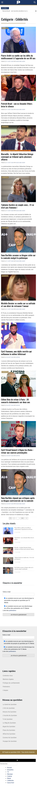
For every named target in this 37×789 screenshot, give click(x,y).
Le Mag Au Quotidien (9, 723)
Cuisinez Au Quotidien (10, 737)
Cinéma (9, 776)
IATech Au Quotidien (9, 734)
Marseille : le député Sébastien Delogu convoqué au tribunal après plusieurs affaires (17, 156)
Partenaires (6, 686)
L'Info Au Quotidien (9, 708)
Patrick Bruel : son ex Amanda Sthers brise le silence (16, 105)
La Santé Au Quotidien (10, 704)
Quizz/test (10, 783)
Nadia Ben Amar (20, 61)
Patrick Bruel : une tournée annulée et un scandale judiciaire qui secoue (16, 11)
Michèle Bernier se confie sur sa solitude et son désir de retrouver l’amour (18, 305)
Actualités (10, 770)
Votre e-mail (6, 592)
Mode (9, 778)
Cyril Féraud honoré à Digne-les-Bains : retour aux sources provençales (17, 451)
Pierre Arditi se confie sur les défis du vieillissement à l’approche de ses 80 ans (18, 57)
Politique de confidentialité (11, 683)
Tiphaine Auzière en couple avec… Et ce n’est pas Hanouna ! (17, 206)
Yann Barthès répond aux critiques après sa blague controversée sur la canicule (18, 499)
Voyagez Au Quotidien (10, 741)
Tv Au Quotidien (7, 719)
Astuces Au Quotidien (9, 712)
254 (22, 518)
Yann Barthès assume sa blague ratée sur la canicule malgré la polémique (18, 257)
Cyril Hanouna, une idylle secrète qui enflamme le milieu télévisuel (16, 353)
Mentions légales (8, 679)
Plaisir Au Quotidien (9, 730)
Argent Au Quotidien (9, 726)
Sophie (18, 357)
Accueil (9, 767)
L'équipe (5, 690)
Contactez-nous (8, 675)
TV (8, 772)
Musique (10, 774)
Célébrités (5, 28)
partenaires (12, 610)
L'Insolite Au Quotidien (10, 715)
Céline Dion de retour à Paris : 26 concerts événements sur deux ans (15, 401)
